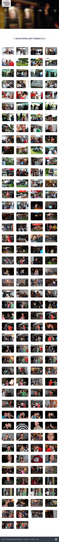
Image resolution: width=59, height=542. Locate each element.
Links (37, 539)
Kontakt (32, 539)
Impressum (26, 539)
